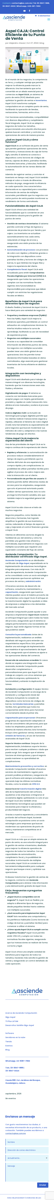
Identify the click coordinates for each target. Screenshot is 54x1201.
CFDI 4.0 (36, 784)
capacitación (11, 592)
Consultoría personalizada (18, 634)
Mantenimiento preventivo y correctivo (24, 766)
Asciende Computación (16, 560)
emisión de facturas (15, 735)
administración (33, 581)
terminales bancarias (23, 704)
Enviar (42, 1185)
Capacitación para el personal (20, 717)
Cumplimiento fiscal (17, 269)
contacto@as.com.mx (15, 1133)
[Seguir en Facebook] (30, 11)
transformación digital (30, 789)
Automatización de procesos (21, 250)
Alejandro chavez (17, 43)
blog (42, 43)
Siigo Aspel (24, 563)
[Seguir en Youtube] (24, 11)
